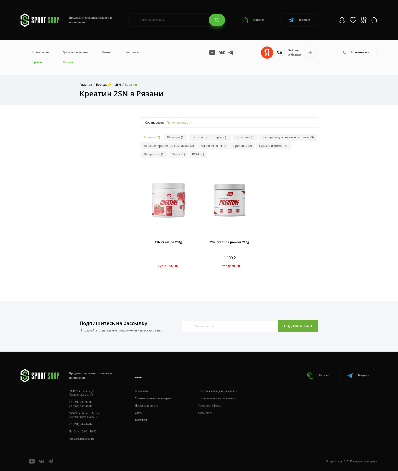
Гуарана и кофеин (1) (274, 146)
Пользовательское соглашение (216, 398)
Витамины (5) (244, 137)
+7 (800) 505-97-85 (80, 406)
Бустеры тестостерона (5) (210, 137)
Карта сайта (205, 412)
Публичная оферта (209, 405)
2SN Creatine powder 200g (229, 242)
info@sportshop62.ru (81, 438)
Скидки (68, 62)
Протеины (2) (242, 146)
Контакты (132, 52)
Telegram (304, 19)
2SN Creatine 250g (168, 242)
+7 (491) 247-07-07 (80, 424)
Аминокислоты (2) (213, 146)
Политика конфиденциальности (217, 391)
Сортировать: (155, 122)
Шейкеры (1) (175, 137)
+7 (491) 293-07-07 (80, 401)
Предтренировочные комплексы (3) (169, 146)
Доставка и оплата (75, 52)
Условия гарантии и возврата (153, 398)
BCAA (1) (198, 154)
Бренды (37, 62)
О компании (40, 52)
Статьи (106, 52)
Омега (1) (178, 154)
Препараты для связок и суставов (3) (287, 137)
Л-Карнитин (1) (154, 154)
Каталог (258, 19)
